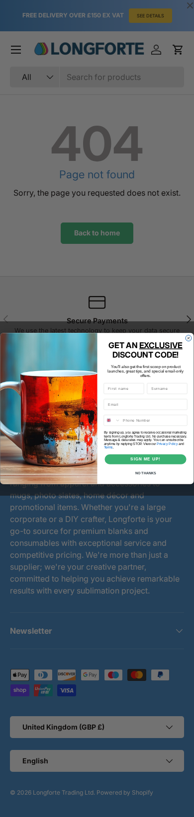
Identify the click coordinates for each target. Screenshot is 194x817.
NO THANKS (145, 473)
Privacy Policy (167, 444)
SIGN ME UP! (145, 459)
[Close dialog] (189, 338)
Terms (108, 447)
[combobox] (112, 420)
